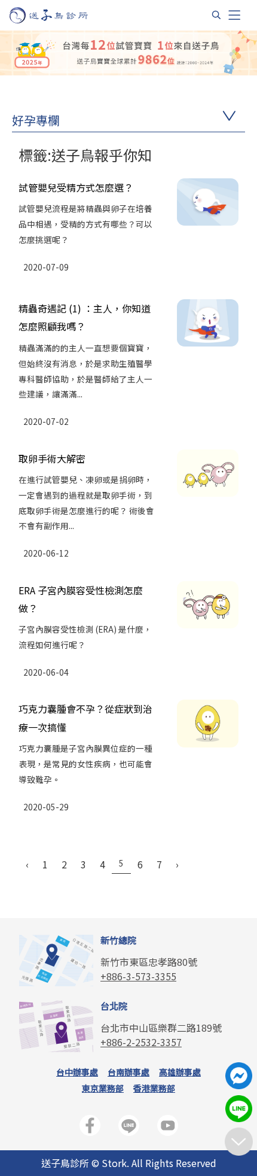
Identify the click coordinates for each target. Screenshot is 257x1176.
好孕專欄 (36, 120)
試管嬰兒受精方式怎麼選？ (76, 187)
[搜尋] (216, 15)
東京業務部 (103, 1088)
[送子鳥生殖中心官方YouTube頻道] (167, 1128)
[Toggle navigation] (234, 15)
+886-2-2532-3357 (141, 1042)
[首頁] (60, 15)
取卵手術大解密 (52, 458)
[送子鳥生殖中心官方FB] (89, 1128)
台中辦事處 (77, 1072)
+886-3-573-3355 (138, 976)
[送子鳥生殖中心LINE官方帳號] (128, 1128)
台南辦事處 (128, 1072)
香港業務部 (154, 1088)
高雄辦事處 (180, 1072)
